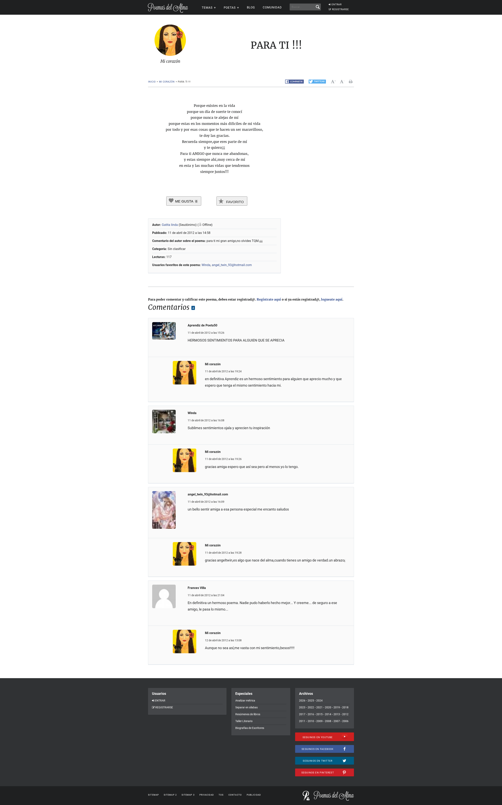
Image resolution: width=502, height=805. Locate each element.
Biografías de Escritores (249, 728)
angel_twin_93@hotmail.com (232, 265)
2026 (302, 700)
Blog (251, 7)
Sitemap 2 (170, 795)
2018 (345, 707)
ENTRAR (337, 4)
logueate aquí (331, 299)
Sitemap (153, 795)
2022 (311, 707)
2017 (302, 714)
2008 (328, 721)
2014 (328, 714)
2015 (319, 714)
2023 (302, 707)
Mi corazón (167, 81)
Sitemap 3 (188, 795)
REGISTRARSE (340, 9)
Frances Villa (197, 588)
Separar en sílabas (246, 707)
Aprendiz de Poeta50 (202, 325)
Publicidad (254, 795)
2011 (302, 721)
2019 (337, 707)
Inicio (152, 81)
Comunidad (272, 7)
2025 (311, 700)
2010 (311, 721)
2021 (319, 707)
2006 (345, 721)
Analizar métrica (245, 700)
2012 (345, 714)
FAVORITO (234, 202)
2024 (319, 700)
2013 (337, 714)
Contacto (235, 795)
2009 (319, 721)
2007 (337, 721)
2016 (311, 714)
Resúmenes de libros (247, 714)
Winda (206, 265)
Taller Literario (244, 721)
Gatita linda (170, 225)
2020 (328, 707)
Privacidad (206, 795)
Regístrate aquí (269, 299)
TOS (221, 795)
